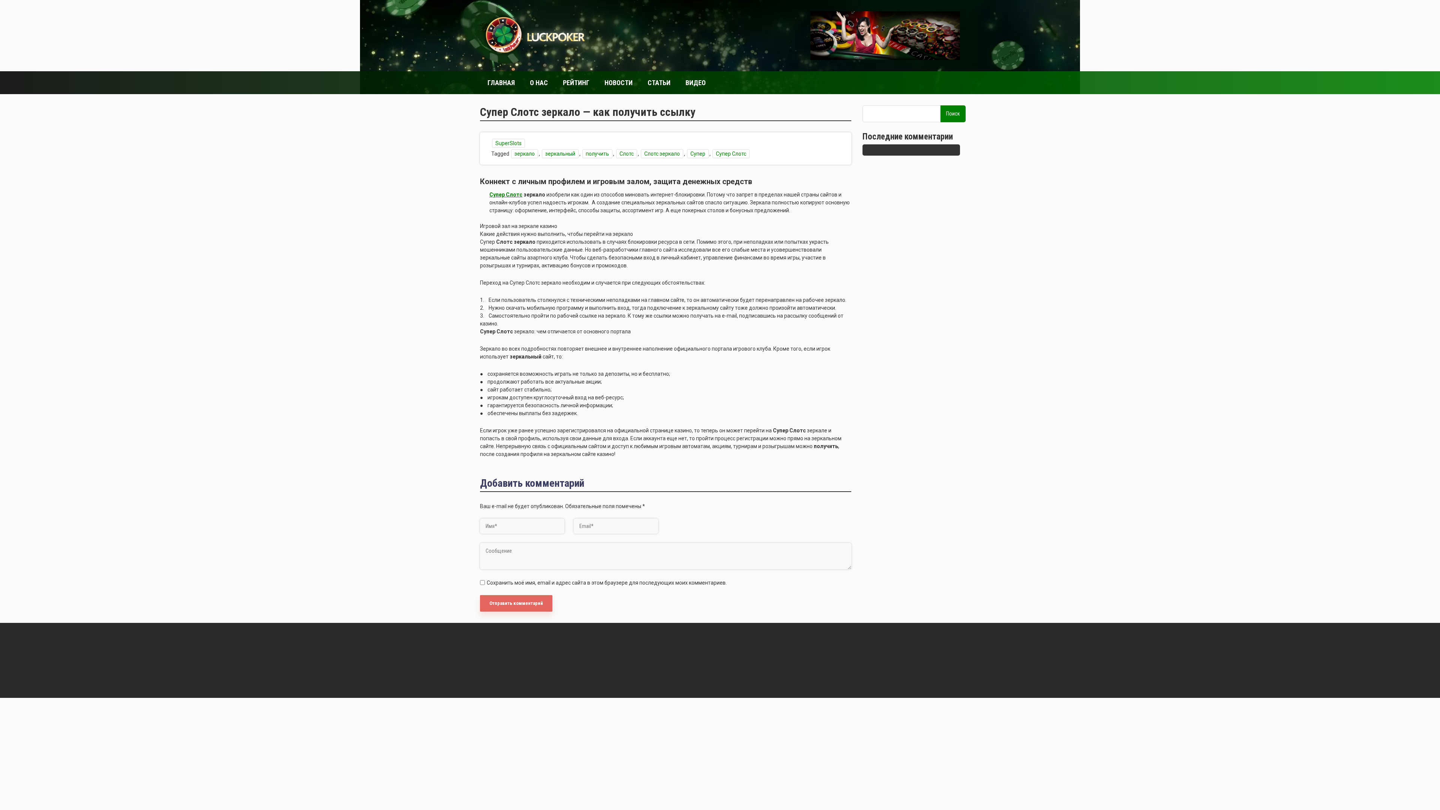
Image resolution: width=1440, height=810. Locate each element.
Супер (697, 154)
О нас (539, 83)
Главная (501, 83)
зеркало (524, 154)
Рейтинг (576, 83)
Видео (696, 83)
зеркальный (560, 154)
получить (597, 154)
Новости (618, 83)
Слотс (627, 154)
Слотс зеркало (662, 154)
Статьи (659, 83)
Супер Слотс (731, 154)
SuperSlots (508, 143)
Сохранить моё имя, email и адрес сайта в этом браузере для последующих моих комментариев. (607, 583)
